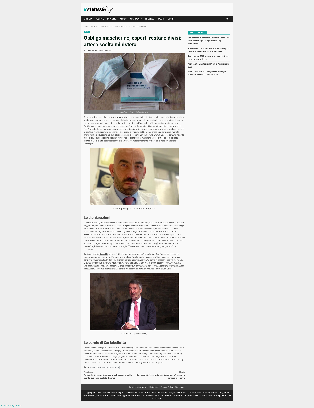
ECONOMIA (111, 19)
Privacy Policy (167, 387)
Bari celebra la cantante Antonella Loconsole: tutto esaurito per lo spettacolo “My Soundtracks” (209, 40)
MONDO (123, 19)
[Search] (227, 19)
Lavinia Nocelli (91, 50)
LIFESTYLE (149, 19)
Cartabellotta (91, 359)
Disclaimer (179, 387)
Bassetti (93, 367)
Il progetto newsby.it (138, 387)
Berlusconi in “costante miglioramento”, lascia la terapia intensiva (161, 375)
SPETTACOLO (136, 19)
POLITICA (100, 19)
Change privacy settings (11, 405)
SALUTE (161, 19)
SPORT (171, 19)
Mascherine (114, 367)
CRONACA (88, 19)
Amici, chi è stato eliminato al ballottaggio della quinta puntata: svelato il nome (108, 375)
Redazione (154, 387)
